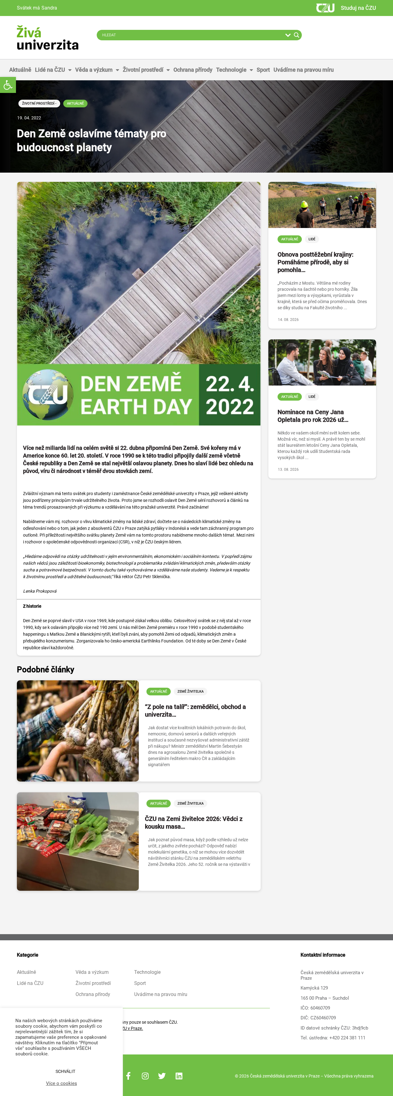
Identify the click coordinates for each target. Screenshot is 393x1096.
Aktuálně (20, 69)
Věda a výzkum (94, 69)
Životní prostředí (143, 69)
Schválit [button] (65, 1071)
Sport (263, 69)
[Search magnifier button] (296, 35)
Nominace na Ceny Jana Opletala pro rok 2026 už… (313, 415)
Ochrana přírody (192, 69)
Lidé (312, 239)
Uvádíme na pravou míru (304, 69)
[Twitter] (162, 1076)
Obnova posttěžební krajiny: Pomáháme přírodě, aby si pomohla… (315, 262)
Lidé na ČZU (50, 69)
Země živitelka (190, 692)
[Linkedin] (179, 1076)
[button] (8, 85)
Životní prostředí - (39, 104)
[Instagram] (145, 1076)
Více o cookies (61, 1083)
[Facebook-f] (128, 1076)
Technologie (231, 69)
